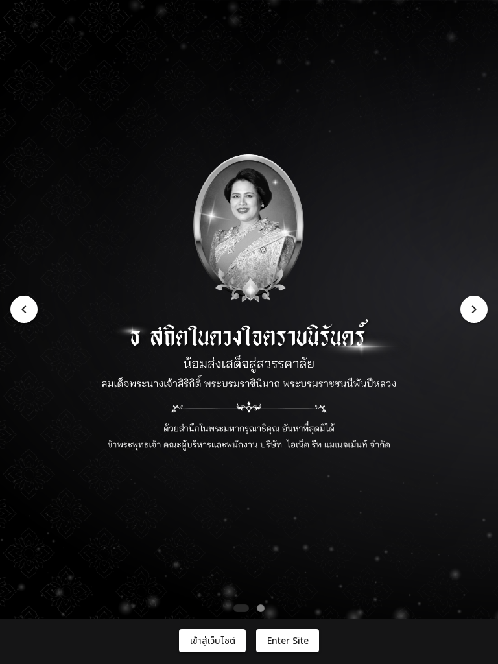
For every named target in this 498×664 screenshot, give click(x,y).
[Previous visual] (24, 309)
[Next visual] (474, 309)
